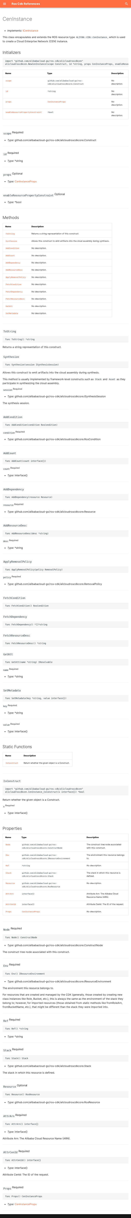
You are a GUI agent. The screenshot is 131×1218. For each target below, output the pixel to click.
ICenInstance (30, 30)
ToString (10, 234)
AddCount (10, 256)
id (7, 91)
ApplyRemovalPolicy (16, 277)
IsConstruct (12, 763)
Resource (10, 883)
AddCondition (12, 248)
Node (8, 845)
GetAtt (9, 306)
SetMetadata (12, 313)
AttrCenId (11, 904)
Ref (7, 866)
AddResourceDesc (14, 270)
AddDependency (13, 263)
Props (8, 912)
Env (7, 855)
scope (8, 81)
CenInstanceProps (57, 102)
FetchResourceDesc (15, 299)
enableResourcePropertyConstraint (24, 112)
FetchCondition (13, 284)
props (8, 102)
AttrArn (10, 894)
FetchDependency (14, 292)
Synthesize (11, 241)
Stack (8, 873)
